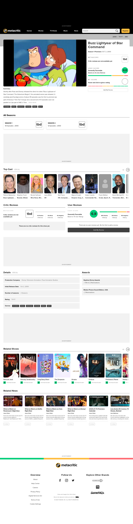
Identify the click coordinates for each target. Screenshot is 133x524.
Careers (35, 488)
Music (65, 31)
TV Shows (53, 31)
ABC (126, 37)
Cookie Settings (35, 504)
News (76, 31)
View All (17, 169)
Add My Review (108, 90)
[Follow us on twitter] (73, 481)
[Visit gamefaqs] (97, 494)
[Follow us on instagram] (66, 481)
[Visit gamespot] (97, 482)
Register (125, 31)
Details (7, 272)
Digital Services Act (35, 496)
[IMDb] (77, 497)
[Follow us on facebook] (60, 481)
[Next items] (128, 170)
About (35, 479)
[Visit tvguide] (97, 488)
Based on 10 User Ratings (96, 73)
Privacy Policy (35, 492)
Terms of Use (35, 500)
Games (29, 31)
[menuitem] (29, 31)
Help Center (35, 483)
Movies (40, 31)
